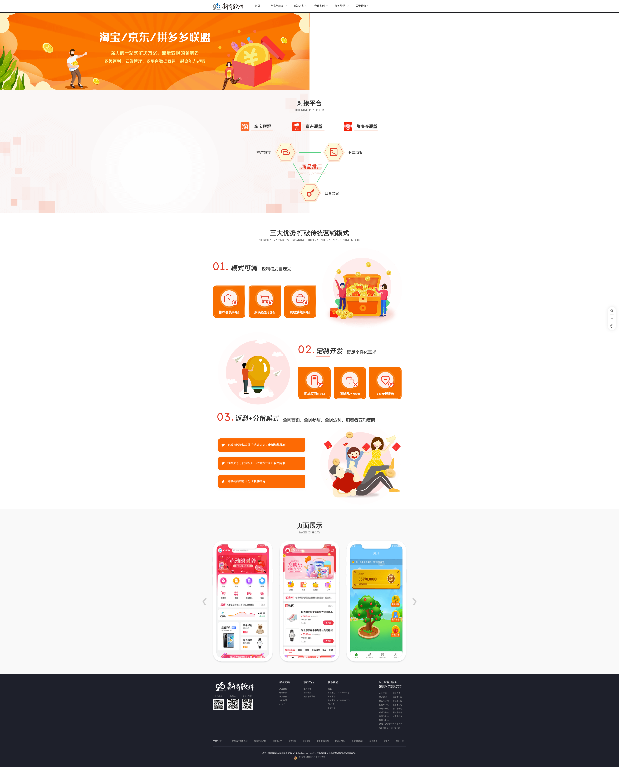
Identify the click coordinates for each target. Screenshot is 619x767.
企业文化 (383, 693)
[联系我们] (612, 326)
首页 (257, 5)
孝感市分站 (384, 713)
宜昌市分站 (384, 705)
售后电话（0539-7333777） (339, 700)
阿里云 (386, 741)
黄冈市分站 (384, 716)
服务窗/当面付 (323, 741)
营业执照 (400, 741)
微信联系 (331, 708)
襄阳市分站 (397, 705)
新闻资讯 (340, 5)
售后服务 (283, 696)
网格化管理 (340, 741)
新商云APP (277, 741)
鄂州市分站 (384, 709)
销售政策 (283, 693)
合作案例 (319, 5)
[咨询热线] (612, 311)
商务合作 (396, 693)
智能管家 (307, 693)
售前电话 (331, 696)
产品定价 (283, 689)
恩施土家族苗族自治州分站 (390, 724)
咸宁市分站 (397, 716)
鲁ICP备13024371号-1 (308, 757)
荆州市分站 (397, 713)
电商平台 (307, 689)
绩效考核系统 (309, 696)
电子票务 (373, 741)
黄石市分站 (384, 701)
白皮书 (282, 704)
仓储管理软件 (357, 741)
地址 (330, 689)
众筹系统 (292, 741)
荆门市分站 (397, 709)
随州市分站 (384, 720)
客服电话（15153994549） (339, 693)
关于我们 (361, 5)
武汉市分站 (397, 697)
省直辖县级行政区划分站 (389, 728)
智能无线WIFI (260, 741)
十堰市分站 (397, 701)
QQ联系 (331, 704)
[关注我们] (612, 318)
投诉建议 (383, 697)
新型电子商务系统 (240, 741)
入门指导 (283, 700)
